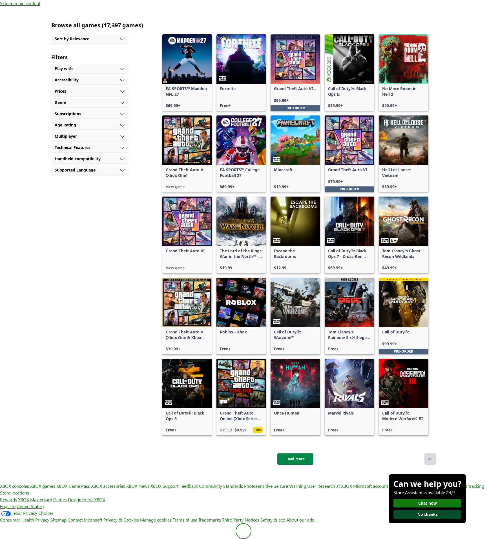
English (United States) (22, 506)
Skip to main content (20, 3)
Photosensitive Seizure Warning (275, 486)
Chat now (427, 503)
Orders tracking (469, 486)
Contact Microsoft (85, 520)
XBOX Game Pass (73, 486)
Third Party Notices (240, 520)
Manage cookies (156, 520)
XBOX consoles (14, 486)
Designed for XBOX (86, 499)
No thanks (427, 514)
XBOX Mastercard (35, 499)
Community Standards (221, 486)
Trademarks (209, 520)
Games (60, 499)
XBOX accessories (108, 486)
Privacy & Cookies (121, 520)
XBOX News (137, 486)
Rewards (8, 499)
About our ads (300, 520)
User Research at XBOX (330, 486)
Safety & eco (272, 520)
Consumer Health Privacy (24, 520)
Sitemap (58, 520)
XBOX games (42, 486)
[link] (187, 72)
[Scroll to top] (430, 459)
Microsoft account (370, 486)
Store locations (14, 493)
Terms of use (185, 520)
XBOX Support (164, 486)
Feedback (189, 486)
